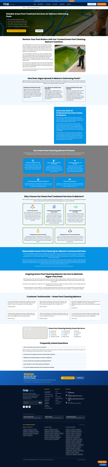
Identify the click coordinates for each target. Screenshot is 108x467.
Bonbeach (68, 433)
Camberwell (57, 431)
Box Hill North (47, 431)
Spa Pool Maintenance (47, 406)
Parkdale (76, 452)
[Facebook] (29, 407)
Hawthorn (56, 433)
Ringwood (46, 437)
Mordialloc (78, 448)
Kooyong (61, 433)
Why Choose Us (58, 393)
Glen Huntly (68, 444)
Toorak (46, 439)
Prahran (37, 431)
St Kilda (25, 435)
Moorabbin (73, 448)
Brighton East (78, 433)
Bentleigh (68, 431)
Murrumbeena (80, 450)
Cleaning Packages (48, 408)
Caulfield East (78, 435)
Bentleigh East (73, 431)
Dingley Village (78, 441)
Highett (74, 446)
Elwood (35, 429)
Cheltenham (68, 441)
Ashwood (68, 429)
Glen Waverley (74, 444)
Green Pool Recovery (49, 394)
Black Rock (79, 431)
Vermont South (55, 439)
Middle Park (25, 431)
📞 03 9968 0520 (79, 377)
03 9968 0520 (92, 4)
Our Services (40, 4)
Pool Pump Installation (47, 403)
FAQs (56, 395)
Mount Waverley (69, 450)
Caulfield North (76, 437)
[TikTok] (27, 407)
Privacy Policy (79, 459)
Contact (69, 4)
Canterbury (47, 433)
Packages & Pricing (59, 398)
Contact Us (58, 403)
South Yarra (36, 433)
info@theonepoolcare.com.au (75, 395)
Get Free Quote (101, 4)
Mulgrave (75, 450)
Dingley (73, 441)
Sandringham (68, 454)
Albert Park (25, 429)
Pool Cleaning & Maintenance (48, 392)
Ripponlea (30, 433)
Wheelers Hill (80, 454)
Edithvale (67, 442)
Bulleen (52, 431)
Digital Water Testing (49, 396)
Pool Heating (47, 398)
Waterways (75, 454)
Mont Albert (57, 435)
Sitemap (83, 459)
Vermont (50, 439)
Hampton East (80, 444)
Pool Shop (55, 4)
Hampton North (69, 446)
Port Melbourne (31, 431)
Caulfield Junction (69, 437)
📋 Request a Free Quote (67, 377)
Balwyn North (51, 429)
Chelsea (80, 439)
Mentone (67, 448)
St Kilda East (30, 435)
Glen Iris (51, 433)
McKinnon (78, 446)
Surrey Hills (52, 437)
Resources (62, 4)
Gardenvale (78, 442)
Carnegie (68, 435)
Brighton (72, 433)
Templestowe (57, 437)
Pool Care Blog (58, 401)
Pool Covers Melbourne (47, 400)
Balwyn (46, 429)
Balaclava (30, 429)
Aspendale (73, 429)
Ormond (72, 452)
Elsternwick (73, 442)
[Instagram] (24, 407)
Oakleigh (67, 452)
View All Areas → (82, 424)
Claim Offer (71, 1)
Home (35, 4)
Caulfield (72, 435)
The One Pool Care (32, 459)
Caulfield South (69, 439)
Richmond (25, 433)
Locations (48, 4)
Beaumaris (78, 429)
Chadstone (75, 439)
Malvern (46, 435)
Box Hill (56, 429)
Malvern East (51, 435)
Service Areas (58, 396)
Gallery (57, 400)
